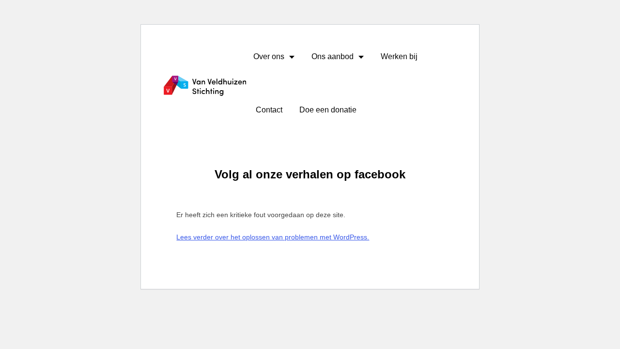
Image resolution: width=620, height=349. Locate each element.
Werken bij (399, 56)
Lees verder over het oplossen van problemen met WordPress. (272, 237)
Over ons (268, 56)
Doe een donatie (327, 110)
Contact (269, 110)
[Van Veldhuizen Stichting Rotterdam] (205, 86)
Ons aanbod (332, 56)
